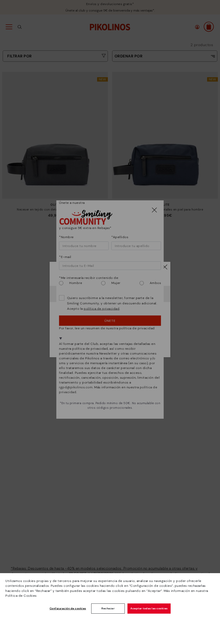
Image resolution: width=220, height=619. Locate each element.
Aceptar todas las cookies (149, 608)
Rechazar (108, 608)
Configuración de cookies (68, 608)
